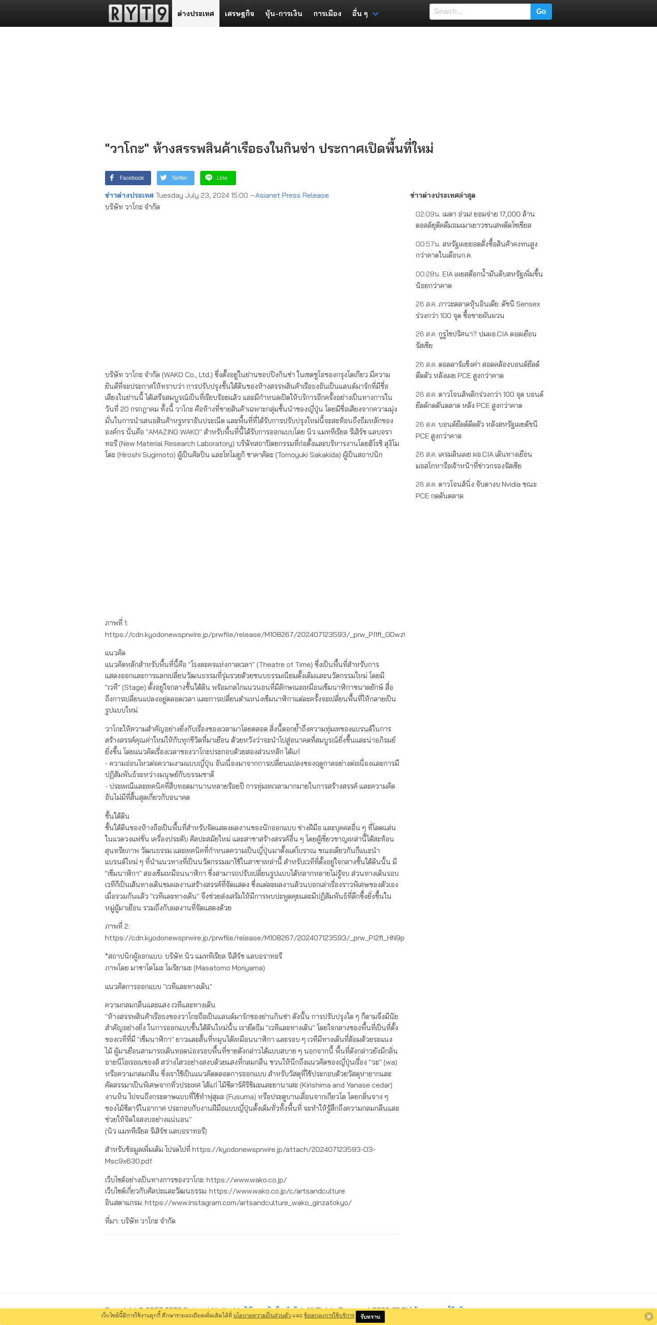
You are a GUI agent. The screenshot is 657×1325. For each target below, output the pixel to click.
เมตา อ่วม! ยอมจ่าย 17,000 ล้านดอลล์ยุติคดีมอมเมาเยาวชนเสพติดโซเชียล (475, 219)
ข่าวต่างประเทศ (129, 195)
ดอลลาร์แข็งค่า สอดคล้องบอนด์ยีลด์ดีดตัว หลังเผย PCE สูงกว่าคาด (477, 370)
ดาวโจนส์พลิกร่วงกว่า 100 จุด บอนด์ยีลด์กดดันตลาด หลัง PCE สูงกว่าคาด (479, 400)
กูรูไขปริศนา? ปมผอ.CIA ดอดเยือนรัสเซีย (476, 339)
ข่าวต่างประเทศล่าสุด (443, 195)
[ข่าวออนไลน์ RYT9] (136, 13)
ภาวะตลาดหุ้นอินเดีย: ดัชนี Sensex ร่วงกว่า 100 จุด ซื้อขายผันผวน (478, 309)
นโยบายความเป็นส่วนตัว (262, 1315)
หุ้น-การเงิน (284, 13)
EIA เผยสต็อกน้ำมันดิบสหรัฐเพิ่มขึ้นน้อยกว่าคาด (479, 279)
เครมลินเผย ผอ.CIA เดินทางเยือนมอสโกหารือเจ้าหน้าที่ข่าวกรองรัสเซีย (474, 460)
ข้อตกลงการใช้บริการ (329, 1315)
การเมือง (327, 13)
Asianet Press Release (292, 195)
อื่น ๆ (360, 13)
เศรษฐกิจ (239, 13)
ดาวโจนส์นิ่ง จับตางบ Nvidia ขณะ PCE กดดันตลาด (476, 490)
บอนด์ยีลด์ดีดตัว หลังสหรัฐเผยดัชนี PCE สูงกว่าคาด (477, 430)
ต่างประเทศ (195, 13)
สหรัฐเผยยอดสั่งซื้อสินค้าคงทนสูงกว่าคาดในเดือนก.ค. (477, 249)
